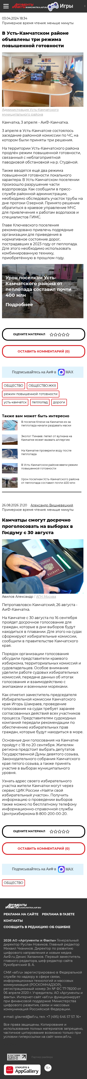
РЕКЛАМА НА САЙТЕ (21, 914)
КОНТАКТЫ (13, 921)
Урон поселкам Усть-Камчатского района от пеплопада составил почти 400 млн (38, 286)
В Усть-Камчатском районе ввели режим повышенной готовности (49, 466)
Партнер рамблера (42, 1057)
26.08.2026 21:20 (14, 505)
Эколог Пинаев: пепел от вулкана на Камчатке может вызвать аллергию (46, 437)
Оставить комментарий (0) (44, 351)
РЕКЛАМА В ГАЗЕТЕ (58, 914)
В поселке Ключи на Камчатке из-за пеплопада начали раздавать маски (46, 423)
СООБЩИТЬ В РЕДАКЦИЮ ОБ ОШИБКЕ (37, 927)
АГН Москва (46, 597)
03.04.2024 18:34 (14, 18)
